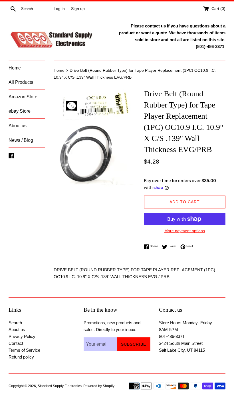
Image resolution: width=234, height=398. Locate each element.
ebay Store (20, 111)
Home (15, 67)
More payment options (184, 230)
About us (18, 125)
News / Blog (21, 140)
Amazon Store (23, 96)
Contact (16, 343)
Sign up (78, 9)
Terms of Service (24, 350)
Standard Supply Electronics (60, 386)
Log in (59, 9)
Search (15, 322)
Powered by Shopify (98, 386)
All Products (21, 82)
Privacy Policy (22, 336)
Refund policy (21, 357)
